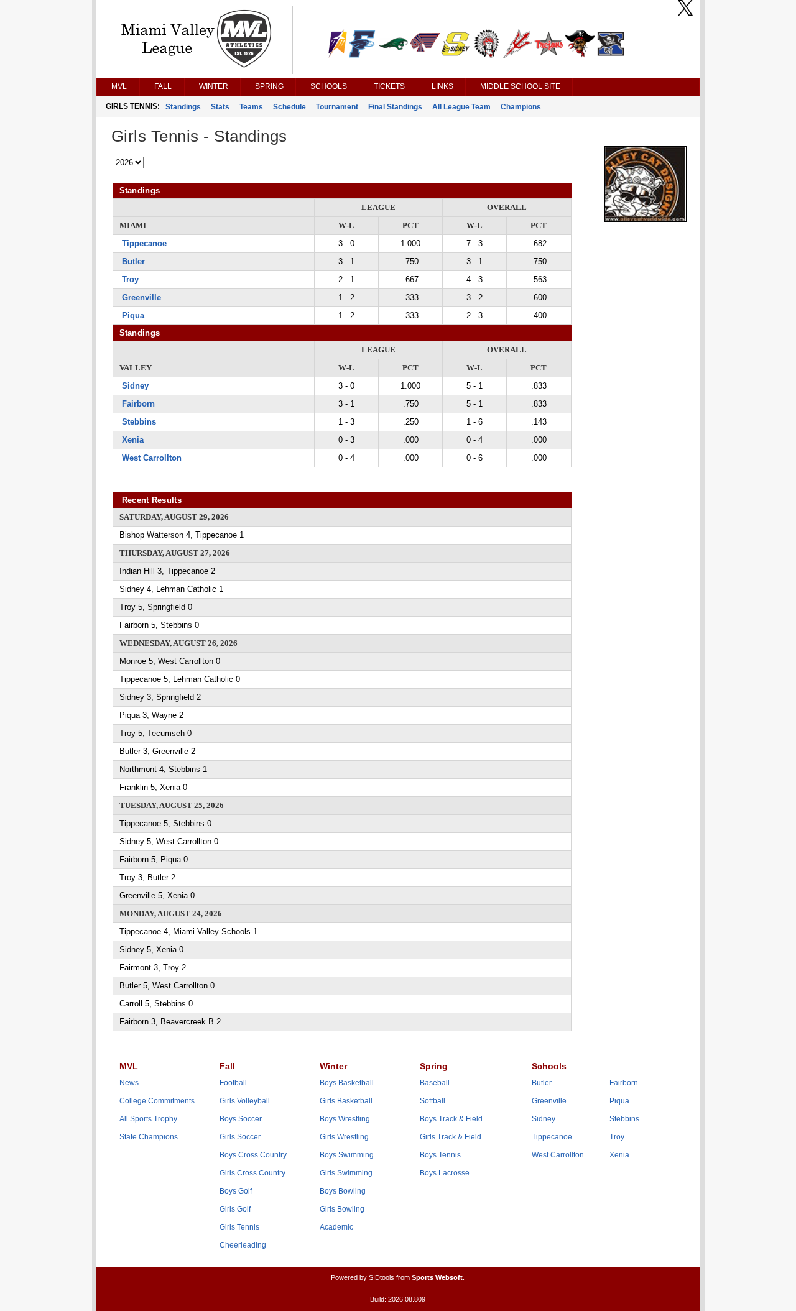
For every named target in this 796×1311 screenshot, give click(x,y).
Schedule (289, 107)
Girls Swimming (346, 1173)
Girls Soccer (240, 1137)
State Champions (148, 1137)
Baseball (435, 1083)
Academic (336, 1227)
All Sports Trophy (148, 1119)
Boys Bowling (343, 1191)
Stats (220, 107)
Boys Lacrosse (445, 1173)
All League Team (461, 107)
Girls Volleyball (245, 1101)
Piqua (133, 315)
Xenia (133, 439)
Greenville (141, 297)
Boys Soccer (241, 1119)
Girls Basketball (346, 1101)
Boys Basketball (347, 1083)
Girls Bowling (342, 1209)
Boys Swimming (347, 1155)
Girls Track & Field (450, 1137)
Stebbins (139, 421)
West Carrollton (152, 457)
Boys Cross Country (253, 1155)
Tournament (337, 107)
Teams (251, 107)
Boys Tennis (440, 1155)
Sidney (135, 385)
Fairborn (138, 403)
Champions (521, 107)
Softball (432, 1101)
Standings (183, 107)
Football (233, 1083)
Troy (130, 279)
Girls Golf (235, 1209)
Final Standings (395, 107)
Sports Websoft (437, 1277)
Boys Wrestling (345, 1119)
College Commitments (157, 1101)
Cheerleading (243, 1245)
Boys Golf (236, 1191)
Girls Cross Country (252, 1173)
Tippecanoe (144, 243)
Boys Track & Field (451, 1119)
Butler (133, 261)
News (129, 1083)
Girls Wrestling (344, 1137)
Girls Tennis (239, 1227)
